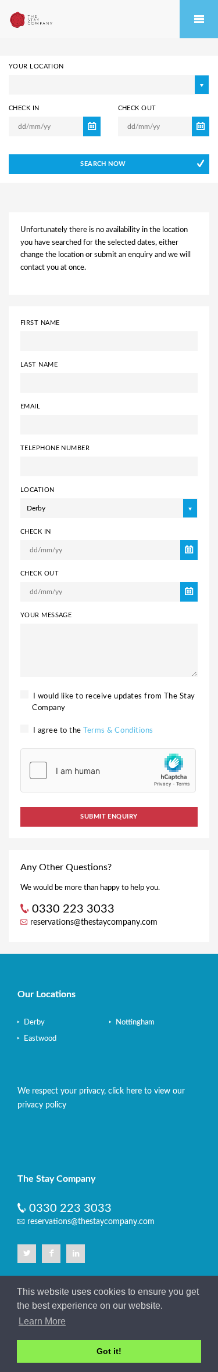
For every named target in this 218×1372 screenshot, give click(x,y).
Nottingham (134, 1022)
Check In (24, 108)
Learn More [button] (42, 1321)
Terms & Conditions (118, 730)
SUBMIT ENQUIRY (108, 816)
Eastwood (39, 1038)
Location (37, 490)
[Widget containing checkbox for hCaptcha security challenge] (108, 770)
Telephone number (55, 448)
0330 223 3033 (70, 1208)
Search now (103, 164)
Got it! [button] (109, 1351)
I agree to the (92, 730)
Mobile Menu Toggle (199, 19)
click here (125, 1091)
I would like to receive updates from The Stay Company (113, 702)
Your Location (36, 66)
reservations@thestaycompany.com (94, 922)
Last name (39, 364)
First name (39, 323)
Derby (33, 1022)
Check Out (137, 108)
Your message (46, 615)
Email (30, 406)
